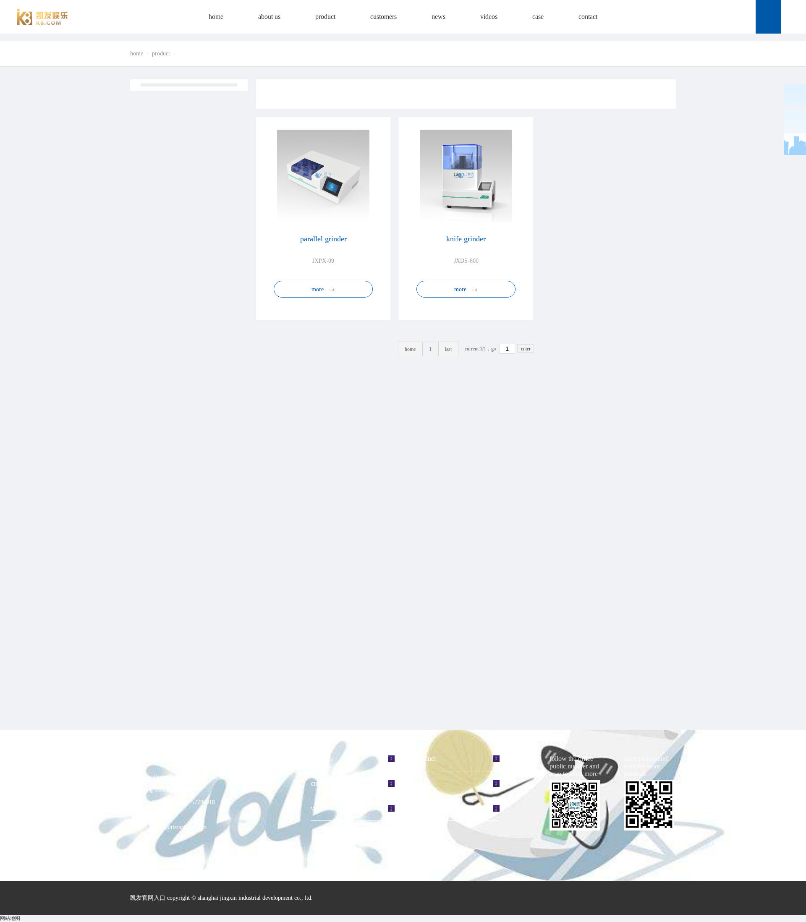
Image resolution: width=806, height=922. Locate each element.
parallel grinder (323, 239)
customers (383, 16)
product (325, 16)
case (538, 16)
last (448, 349)
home (216, 16)
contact (587, 16)
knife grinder (466, 239)
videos (488, 16)
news (438, 16)
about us (269, 16)
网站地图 (10, 918)
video (318, 808)
